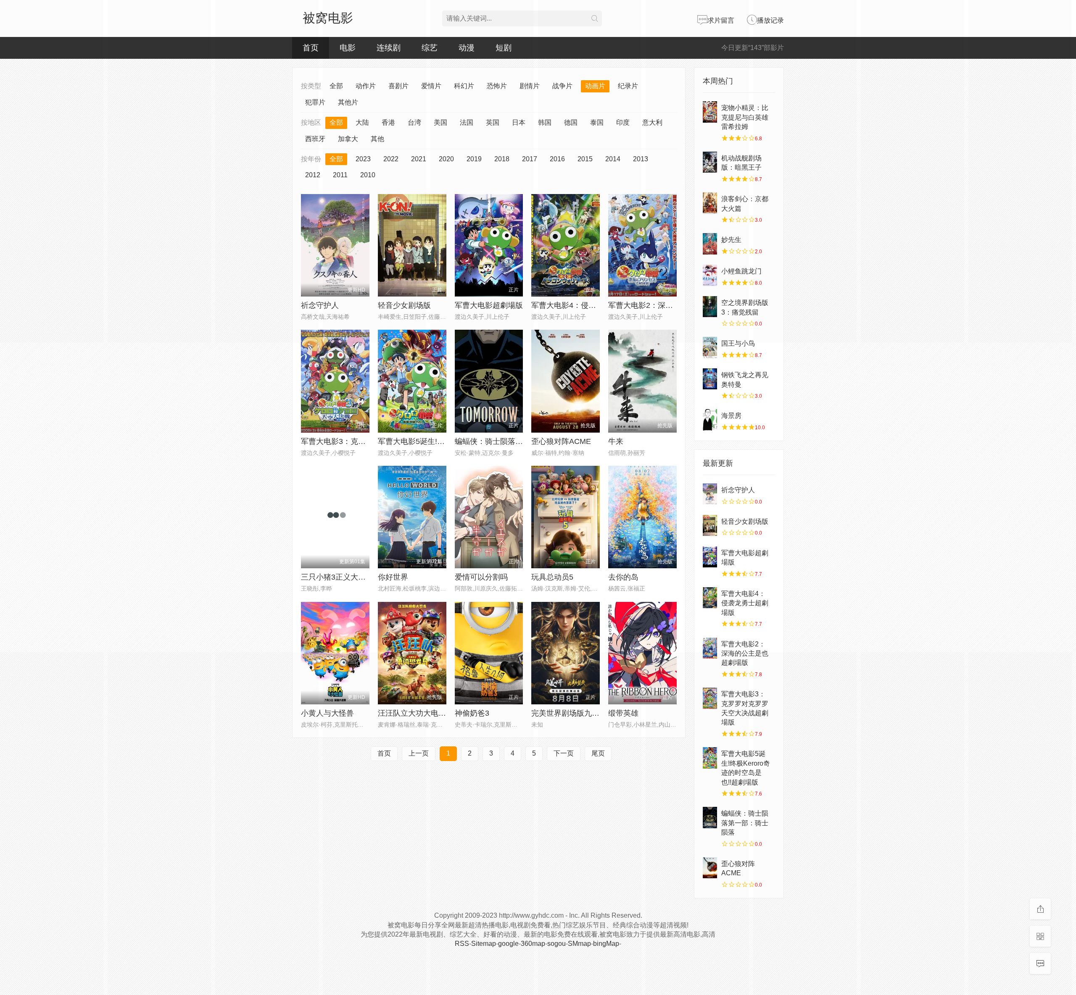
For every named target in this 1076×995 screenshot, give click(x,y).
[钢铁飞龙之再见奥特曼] (710, 378)
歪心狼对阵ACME (561, 441)
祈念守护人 (320, 305)
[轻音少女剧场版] (710, 525)
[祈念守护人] (710, 493)
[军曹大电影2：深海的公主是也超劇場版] (710, 648)
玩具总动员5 (552, 577)
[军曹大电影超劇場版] (710, 556)
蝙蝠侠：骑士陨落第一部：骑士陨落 (515, 441)
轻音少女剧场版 (744, 521)
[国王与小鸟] (710, 347)
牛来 (615, 441)
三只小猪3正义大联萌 (337, 577)
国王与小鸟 (738, 343)
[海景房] (710, 419)
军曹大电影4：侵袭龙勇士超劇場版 (744, 603)
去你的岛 (623, 577)
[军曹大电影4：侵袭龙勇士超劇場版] (710, 597)
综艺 (430, 47)
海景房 (731, 415)
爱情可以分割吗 (481, 577)
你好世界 (393, 577)
